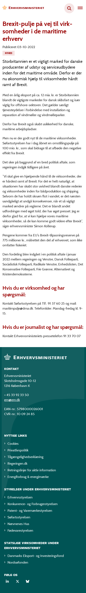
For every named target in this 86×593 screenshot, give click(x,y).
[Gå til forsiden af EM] (22, 8)
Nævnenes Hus (18, 524)
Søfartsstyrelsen (19, 517)
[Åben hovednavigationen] (82, 8)
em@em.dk (12, 400)
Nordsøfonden (18, 562)
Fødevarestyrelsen (20, 530)
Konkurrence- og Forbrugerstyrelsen (33, 504)
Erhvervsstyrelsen (20, 497)
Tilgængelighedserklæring (25, 457)
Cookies (13, 444)
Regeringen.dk (17, 463)
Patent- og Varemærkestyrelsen (30, 511)
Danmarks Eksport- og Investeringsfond (36, 556)
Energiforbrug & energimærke (28, 477)
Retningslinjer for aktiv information (32, 470)
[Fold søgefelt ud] (69, 8)
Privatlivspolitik (18, 450)
